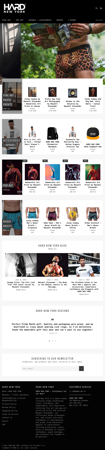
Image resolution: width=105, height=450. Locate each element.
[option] (52, 54)
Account (99, 20)
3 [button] (55, 341)
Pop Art (19, 20)
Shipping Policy (9, 411)
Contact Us (7, 418)
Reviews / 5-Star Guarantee (15, 395)
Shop (24, 70)
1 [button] (49, 341)
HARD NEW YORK (14, 445)
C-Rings (72, 20)
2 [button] (52, 341)
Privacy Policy (9, 404)
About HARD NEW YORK (12, 391)
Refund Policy (8, 407)
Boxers (60, 20)
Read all (52, 249)
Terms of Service (10, 414)
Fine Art (6, 20)
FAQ (3, 424)
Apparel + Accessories (40, 20)
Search (5, 421)
